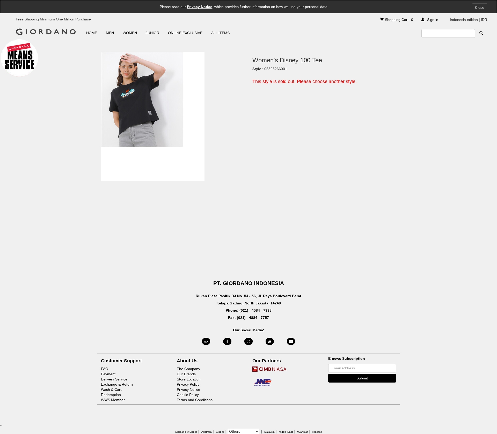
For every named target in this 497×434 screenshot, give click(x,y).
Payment (108, 374)
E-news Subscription (346, 358)
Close (479, 7)
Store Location (189, 379)
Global (220, 431)
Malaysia (269, 431)
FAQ (104, 369)
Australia (206, 431)
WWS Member (113, 400)
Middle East (286, 431)
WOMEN (130, 33)
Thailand (317, 431)
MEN (110, 33)
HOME (91, 33)
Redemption (111, 395)
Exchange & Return (117, 384)
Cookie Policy (188, 395)
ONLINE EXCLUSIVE (185, 33)
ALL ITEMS (220, 33)
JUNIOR (152, 33)
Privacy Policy (188, 384)
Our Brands (186, 374)
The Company (188, 369)
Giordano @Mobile (186, 431)
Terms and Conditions (195, 400)
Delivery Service (114, 379)
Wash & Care (111, 389)
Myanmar (302, 431)
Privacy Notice (199, 7)
